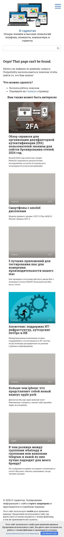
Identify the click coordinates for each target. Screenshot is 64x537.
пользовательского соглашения (22, 533)
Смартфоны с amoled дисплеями (24, 209)
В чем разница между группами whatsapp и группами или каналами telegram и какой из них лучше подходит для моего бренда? (30, 455)
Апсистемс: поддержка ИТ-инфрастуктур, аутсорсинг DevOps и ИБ (29, 329)
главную (31, 91)
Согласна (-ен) (49, 533)
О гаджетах (27, 31)
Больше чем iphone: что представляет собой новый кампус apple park (30, 391)
